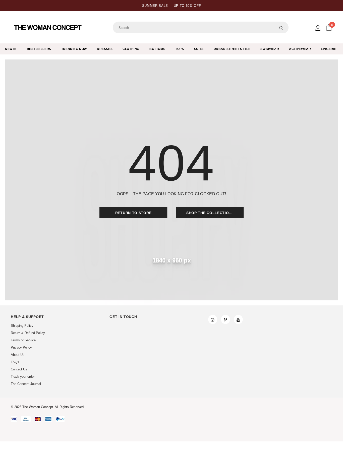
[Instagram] (212, 319)
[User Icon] (318, 28)
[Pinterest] (225, 319)
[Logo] (48, 27)
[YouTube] (238, 319)
